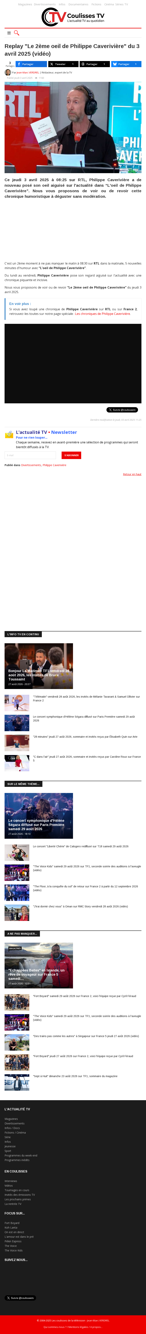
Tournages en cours (17, 1190)
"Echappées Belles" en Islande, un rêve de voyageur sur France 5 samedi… (36, 974)
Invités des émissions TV (20, 1194)
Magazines (25, 4)
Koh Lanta (11, 1227)
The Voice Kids (14, 1250)
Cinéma (109, 4)
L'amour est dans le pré (19, 1236)
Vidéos (9, 1185)
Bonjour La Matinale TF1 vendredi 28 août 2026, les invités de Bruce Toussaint (38, 675)
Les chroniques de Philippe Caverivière (102, 314)
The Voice (11, 1246)
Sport (8, 1151)
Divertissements (45, 4)
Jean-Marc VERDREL (28, 72)
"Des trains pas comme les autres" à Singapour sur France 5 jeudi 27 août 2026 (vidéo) (86, 1036)
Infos (62, 4)
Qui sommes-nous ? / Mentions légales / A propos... (73, 1327)
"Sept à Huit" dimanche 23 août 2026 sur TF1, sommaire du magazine (75, 1076)
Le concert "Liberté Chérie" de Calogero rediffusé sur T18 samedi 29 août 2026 (81, 846)
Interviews (11, 1181)
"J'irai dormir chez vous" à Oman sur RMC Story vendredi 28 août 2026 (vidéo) (80, 906)
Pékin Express (13, 1241)
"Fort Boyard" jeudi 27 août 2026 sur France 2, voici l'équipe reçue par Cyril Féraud (83, 1056)
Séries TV (121, 4)
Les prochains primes (18, 1199)
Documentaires (78, 4)
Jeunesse (10, 1146)
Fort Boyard (12, 1223)
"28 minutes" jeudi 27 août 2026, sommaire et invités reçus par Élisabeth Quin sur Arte (85, 736)
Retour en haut (132, 474)
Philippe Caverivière (54, 465)
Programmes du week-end (21, 1155)
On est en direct (14, 1232)
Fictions (96, 4)
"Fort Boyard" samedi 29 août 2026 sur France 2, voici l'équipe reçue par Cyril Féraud (84, 996)
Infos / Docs (12, 1128)
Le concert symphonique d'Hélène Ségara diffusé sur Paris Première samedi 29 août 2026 (36, 825)
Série (8, 1137)
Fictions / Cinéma (15, 1132)
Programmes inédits (17, 1160)
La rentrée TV (13, 1204)
